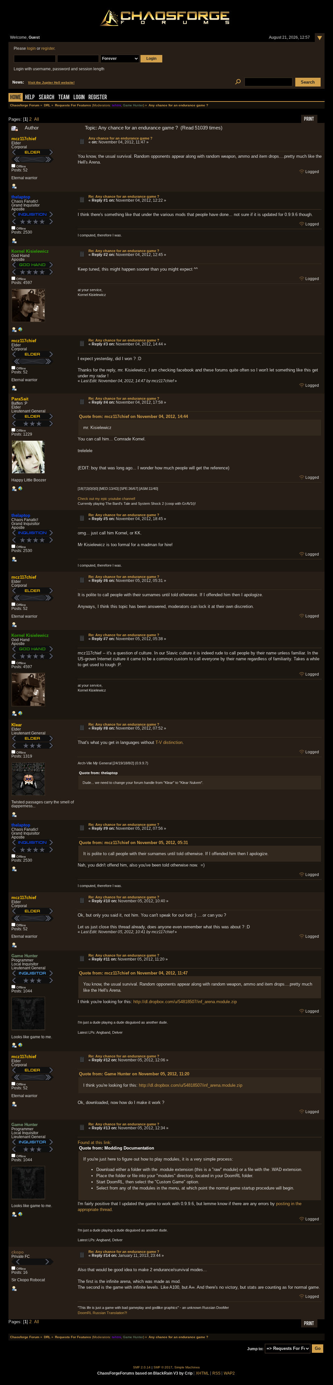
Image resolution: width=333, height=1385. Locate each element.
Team (64, 97)
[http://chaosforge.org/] (20, 331)
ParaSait (19, 399)
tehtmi (116, 105)
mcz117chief (23, 138)
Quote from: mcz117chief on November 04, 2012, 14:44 (133, 416)
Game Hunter (133, 105)
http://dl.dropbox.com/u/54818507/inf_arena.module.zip (185, 1001)
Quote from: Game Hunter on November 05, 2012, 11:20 (134, 1073)
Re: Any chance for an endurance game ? (123, 196)
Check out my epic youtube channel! (106, 499)
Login (79, 97)
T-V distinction (168, 742)
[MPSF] (20, 490)
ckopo (17, 1252)
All (36, 119)
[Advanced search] (238, 82)
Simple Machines (187, 1367)
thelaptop (20, 197)
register (47, 48)
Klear (16, 724)
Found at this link (94, 1142)
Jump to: (255, 1349)
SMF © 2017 (162, 1367)
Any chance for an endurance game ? (120, 138)
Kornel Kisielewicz (30, 251)
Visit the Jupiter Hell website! (51, 82)
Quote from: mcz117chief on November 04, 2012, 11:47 (133, 973)
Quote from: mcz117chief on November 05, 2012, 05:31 (133, 842)
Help (30, 97)
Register (97, 97)
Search (46, 97)
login (31, 48)
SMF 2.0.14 (142, 1367)
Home (15, 97)
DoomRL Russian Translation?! (102, 1313)
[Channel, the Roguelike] (20, 1046)
